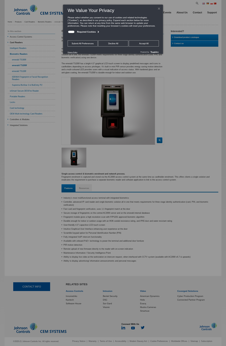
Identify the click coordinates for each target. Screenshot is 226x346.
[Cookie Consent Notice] (113, 29)
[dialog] (113, 29)
